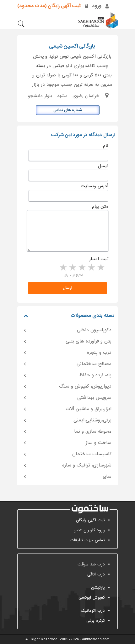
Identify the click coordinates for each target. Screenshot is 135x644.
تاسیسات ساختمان (91, 454)
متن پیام (100, 206)
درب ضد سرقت (91, 564)
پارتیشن (98, 587)
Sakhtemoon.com (95, 639)
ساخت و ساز (98, 442)
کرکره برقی (95, 621)
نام (105, 145)
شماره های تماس (67, 110)
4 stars (72, 267)
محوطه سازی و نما (92, 431)
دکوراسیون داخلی (94, 330)
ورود (96, 6)
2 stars (91, 267)
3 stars (81, 267)
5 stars (63, 267)
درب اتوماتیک (93, 611)
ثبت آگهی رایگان (90, 520)
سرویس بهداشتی (94, 397)
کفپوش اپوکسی (91, 597)
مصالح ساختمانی (94, 364)
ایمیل (103, 165)
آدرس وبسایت (94, 186)
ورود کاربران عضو (89, 530)
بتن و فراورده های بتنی (88, 341)
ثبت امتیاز (98, 258)
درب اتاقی (96, 574)
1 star (100, 267)
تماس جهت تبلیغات (87, 540)
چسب (102, 65)
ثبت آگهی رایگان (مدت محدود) (49, 6)
